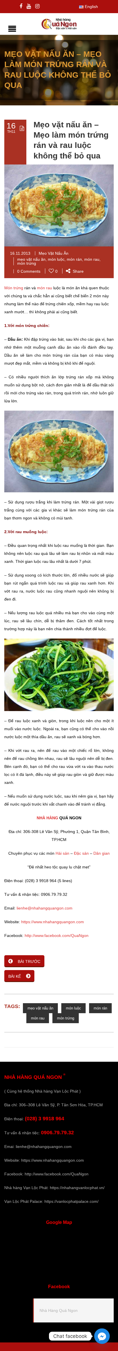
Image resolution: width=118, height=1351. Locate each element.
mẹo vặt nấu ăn (31, 259)
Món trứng (13, 288)
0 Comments (28, 271)
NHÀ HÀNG (47, 818)
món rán (74, 259)
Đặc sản (81, 853)
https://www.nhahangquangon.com (52, 922)
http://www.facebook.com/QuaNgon (56, 935)
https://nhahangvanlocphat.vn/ (77, 1187)
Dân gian (101, 853)
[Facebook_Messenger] (102, 1336)
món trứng (26, 263)
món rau (91, 259)
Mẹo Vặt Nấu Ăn (53, 253)
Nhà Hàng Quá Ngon (59, 1310)
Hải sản (62, 853)
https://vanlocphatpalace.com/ (71, 1201)
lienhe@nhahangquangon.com (44, 908)
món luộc (56, 259)
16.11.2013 (20, 253)
